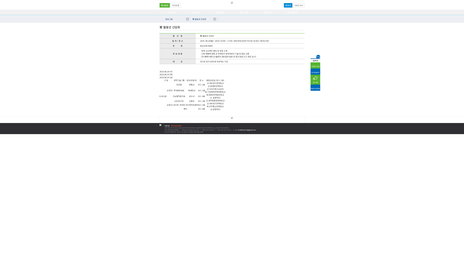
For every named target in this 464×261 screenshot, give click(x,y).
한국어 (288, 5)
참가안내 (196, 12)
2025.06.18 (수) (166, 71)
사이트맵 (175, 5)
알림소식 (268, 12)
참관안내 (220, 12)
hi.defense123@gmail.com (247, 130)
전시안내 (171, 12)
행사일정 (164, 5)
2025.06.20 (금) (166, 77)
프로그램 (244, 12)
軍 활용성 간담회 (199, 19)
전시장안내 (292, 12)
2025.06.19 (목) (166, 74)
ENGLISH (298, 5)
